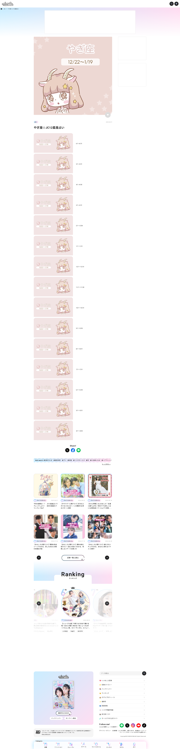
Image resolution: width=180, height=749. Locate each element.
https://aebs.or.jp (46, 734)
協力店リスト (104, 714)
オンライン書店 (71, 718)
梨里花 (38, 631)
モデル (122, 747)
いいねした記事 (105, 681)
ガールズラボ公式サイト (108, 718)
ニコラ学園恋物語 (106, 710)
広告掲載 (114, 730)
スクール (83, 747)
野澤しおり (75, 631)
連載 (45, 747)
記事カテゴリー (105, 685)
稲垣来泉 (58, 460)
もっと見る (105, 464)
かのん (93, 631)
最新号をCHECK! (63, 713)
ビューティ (71, 747)
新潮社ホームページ (140, 730)
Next (107, 603)
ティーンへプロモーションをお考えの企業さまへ (133, 732)
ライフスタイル (96, 747)
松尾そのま (48, 460)
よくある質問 (122, 730)
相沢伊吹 (46, 631)
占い (5, 9)
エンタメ (109, 747)
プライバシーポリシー (105, 730)
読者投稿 (103, 706)
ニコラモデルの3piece (105, 631)
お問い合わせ (130, 730)
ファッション (58, 747)
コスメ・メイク (64, 631)
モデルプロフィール (107, 697)
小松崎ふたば (96, 460)
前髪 (70, 460)
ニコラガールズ (80, 460)
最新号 (102, 702)
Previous (39, 603)
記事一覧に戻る (73, 558)
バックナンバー (56, 718)
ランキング (104, 693)
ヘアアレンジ (107, 460)
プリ (64, 460)
